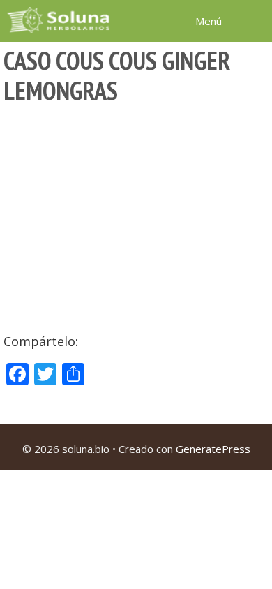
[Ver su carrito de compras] (254, 20)
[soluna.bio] (60, 20)
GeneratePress (213, 449)
